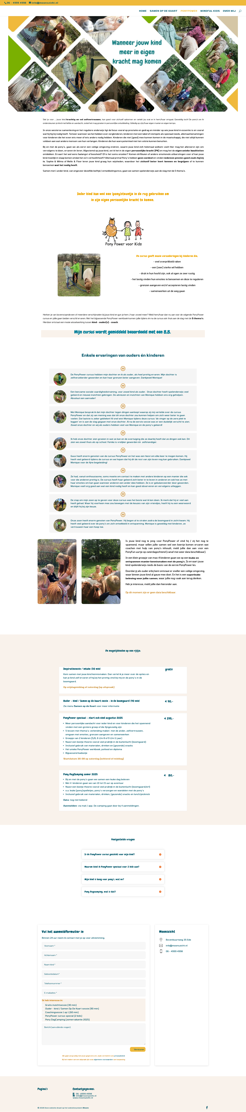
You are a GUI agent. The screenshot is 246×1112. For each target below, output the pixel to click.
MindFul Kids (210, 11)
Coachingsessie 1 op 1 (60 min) (62, 1012)
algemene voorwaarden (103, 1059)
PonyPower (189, 11)
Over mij (229, 11)
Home (143, 11)
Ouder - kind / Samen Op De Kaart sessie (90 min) (72, 1008)
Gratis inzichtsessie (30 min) (61, 1005)
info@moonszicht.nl (86, 1095)
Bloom (86, 1108)
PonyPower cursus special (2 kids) (63, 1015)
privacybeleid (119, 1056)
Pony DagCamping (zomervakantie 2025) (67, 1019)
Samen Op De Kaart (164, 11)
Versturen (139, 1049)
